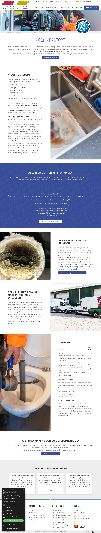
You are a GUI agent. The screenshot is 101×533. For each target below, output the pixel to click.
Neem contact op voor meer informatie (72, 273)
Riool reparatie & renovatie (61, 515)
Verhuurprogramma (37, 515)
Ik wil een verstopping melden (50, 221)
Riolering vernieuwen (60, 517)
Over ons (44, 1)
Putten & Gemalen (59, 527)
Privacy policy (38, 531)
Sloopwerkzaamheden (38, 517)
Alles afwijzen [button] (13, 524)
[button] (13, 528)
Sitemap (64, 531)
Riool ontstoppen (59, 510)
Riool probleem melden (50, 454)
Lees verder (12, 501)
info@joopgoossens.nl (84, 518)
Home (37, 1)
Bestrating (34, 512)
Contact (58, 1)
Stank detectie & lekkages (61, 525)
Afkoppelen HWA (58, 522)
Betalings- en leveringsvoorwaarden (52, 531)
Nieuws (51, 1)
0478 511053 (67, 445)
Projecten (34, 520)
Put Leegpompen (58, 512)
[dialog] (13, 509)
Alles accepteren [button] (13, 520)
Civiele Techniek (52, 8)
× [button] (23, 489)
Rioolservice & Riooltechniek (71, 8)
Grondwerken (35, 510)
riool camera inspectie (30, 314)
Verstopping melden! (50, 58)
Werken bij (39, 8)
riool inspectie (63, 450)
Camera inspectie (58, 520)
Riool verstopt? (91, 8)
